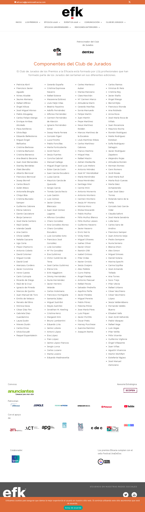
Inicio (19, 22)
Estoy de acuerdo (73, 508)
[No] (141, 504)
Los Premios (31, 22)
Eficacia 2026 (51, 22)
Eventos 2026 (71, 22)
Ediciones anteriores (86, 27)
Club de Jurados (114, 22)
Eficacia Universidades (56, 27)
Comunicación (92, 22)
